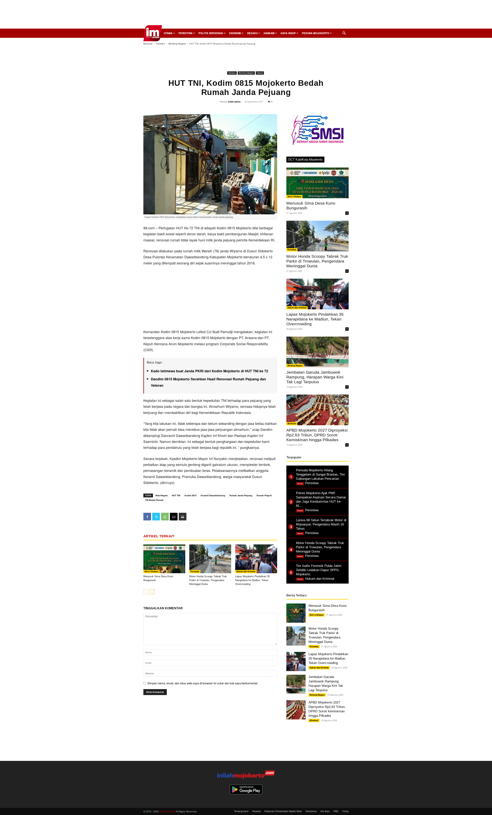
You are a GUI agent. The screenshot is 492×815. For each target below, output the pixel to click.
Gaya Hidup (288, 33)
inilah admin (234, 101)
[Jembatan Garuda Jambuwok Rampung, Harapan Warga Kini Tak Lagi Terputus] (317, 352)
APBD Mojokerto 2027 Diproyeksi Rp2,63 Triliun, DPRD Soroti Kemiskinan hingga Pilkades (317, 435)
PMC (336, 811)
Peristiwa (185, 33)
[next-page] (152, 592)
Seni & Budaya (151, 571)
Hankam (269, 33)
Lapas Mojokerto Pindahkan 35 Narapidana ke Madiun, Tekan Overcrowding (252, 580)
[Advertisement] (246, 15)
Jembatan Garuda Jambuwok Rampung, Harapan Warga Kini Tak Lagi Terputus (314, 377)
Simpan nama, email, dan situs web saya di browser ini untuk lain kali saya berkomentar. (202, 683)
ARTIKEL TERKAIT (158, 536)
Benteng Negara (177, 43)
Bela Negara (161, 495)
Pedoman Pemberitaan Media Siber (283, 811)
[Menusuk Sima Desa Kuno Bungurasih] (164, 558)
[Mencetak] (182, 516)
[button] (344, 33)
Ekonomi (235, 33)
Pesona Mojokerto (315, 33)
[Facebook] (147, 516)
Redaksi (256, 811)
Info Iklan (325, 811)
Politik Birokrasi (211, 33)
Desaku (252, 33)
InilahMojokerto (167, 811)
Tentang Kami (241, 811)
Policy (345, 811)
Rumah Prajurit (264, 495)
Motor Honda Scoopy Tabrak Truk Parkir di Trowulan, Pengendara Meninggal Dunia (208, 580)
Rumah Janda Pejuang (240, 495)
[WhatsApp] (165, 516)
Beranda (147, 43)
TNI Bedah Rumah (154, 500)
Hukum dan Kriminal (245, 571)
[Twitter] (156, 516)
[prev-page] (145, 592)
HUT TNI (176, 495)
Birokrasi (292, 423)
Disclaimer (311, 811)
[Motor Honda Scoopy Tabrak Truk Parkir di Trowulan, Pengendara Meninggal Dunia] (210, 558)
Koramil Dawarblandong (213, 495)
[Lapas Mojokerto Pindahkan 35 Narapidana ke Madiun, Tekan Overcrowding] (256, 558)
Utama (168, 33)
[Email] (174, 516)
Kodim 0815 (190, 495)
